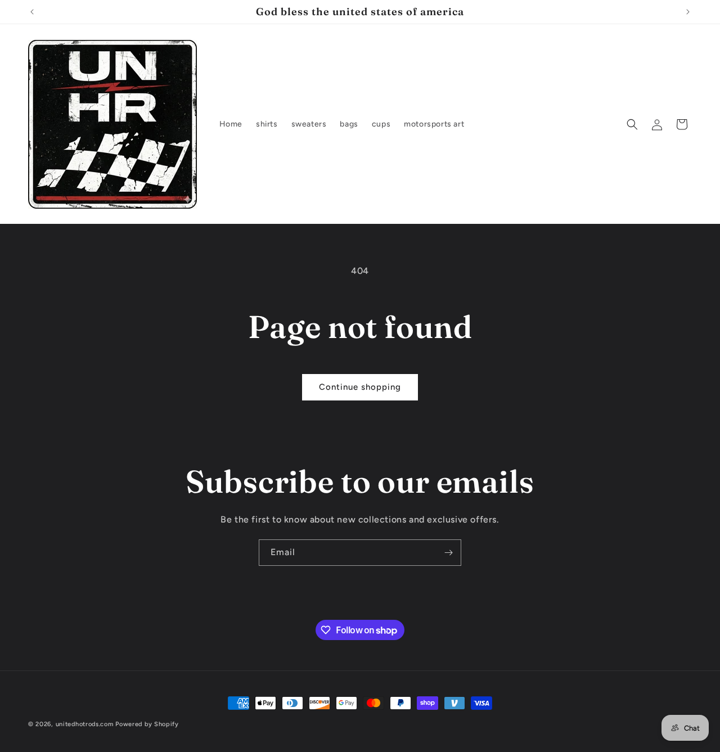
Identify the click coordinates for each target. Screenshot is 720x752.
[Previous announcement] (32, 11)
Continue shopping (360, 387)
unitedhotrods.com (85, 724)
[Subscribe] (448, 552)
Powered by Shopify (147, 724)
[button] (632, 124)
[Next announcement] (688, 11)
